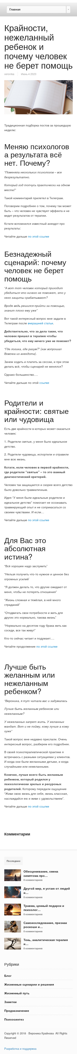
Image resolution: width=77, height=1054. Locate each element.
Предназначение (16, 1010)
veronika (9, 74)
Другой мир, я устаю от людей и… (47, 890)
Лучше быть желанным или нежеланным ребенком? (29, 678)
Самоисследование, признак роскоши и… (45, 925)
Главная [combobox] (15, 9)
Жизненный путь (17, 993)
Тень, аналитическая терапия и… (46, 942)
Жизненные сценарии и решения (29, 984)
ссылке (44, 382)
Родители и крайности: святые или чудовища (36, 410)
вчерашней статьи (40, 323)
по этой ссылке (38, 236)
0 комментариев (33, 879)
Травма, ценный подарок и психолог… (44, 907)
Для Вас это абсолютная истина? (25, 548)
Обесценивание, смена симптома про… (41, 873)
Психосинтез (14, 1019)
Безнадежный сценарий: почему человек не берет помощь (35, 266)
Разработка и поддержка (20, 1049)
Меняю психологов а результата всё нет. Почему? (36, 154)
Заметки (10, 1002)
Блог (8, 975)
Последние (13, 861)
